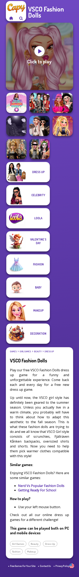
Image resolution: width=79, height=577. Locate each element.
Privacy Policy (62, 565)
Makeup (31, 551)
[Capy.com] (11, 18)
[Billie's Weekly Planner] (39, 149)
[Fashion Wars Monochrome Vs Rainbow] (62, 103)
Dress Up (49, 351)
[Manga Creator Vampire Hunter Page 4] (16, 126)
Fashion (16, 551)
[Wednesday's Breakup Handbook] (39, 126)
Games (13, 351)
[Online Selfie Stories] (62, 126)
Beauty (38, 351)
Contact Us (45, 565)
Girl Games (25, 351)
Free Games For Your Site (22, 565)
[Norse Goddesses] (16, 149)
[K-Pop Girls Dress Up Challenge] (39, 103)
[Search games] (21, 18)
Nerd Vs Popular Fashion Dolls (41, 485)
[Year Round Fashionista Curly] (16, 103)
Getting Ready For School (37, 490)
